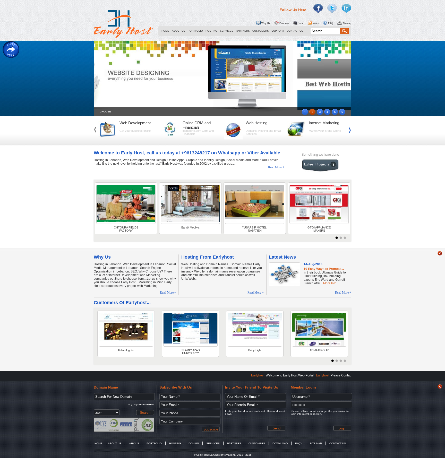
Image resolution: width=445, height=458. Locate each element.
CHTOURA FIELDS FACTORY (126, 229)
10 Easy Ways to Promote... (324, 269)
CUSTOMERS (260, 30)
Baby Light (254, 350)
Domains (284, 23)
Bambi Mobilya (190, 227)
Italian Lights (126, 350)
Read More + (276, 167)
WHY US (134, 443)
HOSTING (211, 30)
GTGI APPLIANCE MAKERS (319, 229)
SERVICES (226, 30)
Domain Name (106, 387)
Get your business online (135, 130)
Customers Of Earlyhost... (122, 302)
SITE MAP (316, 443)
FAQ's (298, 443)
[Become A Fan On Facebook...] (318, 9)
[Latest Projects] (126, 204)
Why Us (265, 23)
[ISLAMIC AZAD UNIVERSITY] (190, 330)
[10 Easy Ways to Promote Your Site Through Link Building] (284, 285)
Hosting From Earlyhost (207, 257)
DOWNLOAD (280, 443)
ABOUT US (178, 30)
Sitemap (346, 23)
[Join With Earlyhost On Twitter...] (332, 9)
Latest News (282, 257)
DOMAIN (194, 443)
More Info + (331, 283)
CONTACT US (295, 30)
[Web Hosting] (233, 138)
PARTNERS (243, 30)
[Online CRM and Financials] (170, 138)
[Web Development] (107, 138)
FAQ (330, 23)
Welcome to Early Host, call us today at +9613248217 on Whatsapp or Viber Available (187, 152)
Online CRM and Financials (197, 125)
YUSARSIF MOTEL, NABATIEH (254, 229)
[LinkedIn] (346, 9)
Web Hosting (256, 123)
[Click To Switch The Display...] (439, 255)
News (315, 23)
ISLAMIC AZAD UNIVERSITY (190, 352)
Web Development (135, 123)
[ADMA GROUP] (319, 330)
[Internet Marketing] (296, 138)
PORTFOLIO (195, 30)
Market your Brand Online (325, 130)
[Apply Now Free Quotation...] (11, 49)
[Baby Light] (255, 330)
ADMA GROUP (319, 350)
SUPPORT (277, 30)
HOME (165, 30)
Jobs (300, 23)
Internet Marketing (324, 123)
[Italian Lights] (126, 330)
